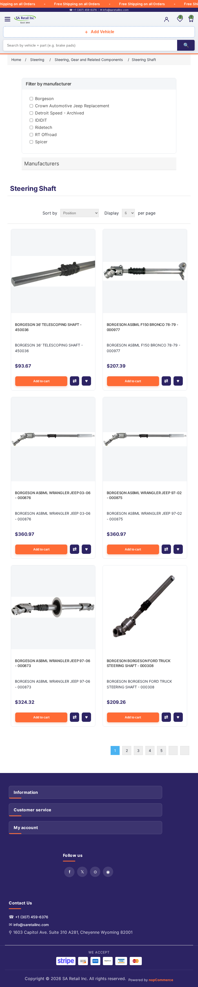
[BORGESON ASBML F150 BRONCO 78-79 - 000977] (145, 271)
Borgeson (44, 98)
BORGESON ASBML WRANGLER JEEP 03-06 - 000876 (52, 495)
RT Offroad (46, 134)
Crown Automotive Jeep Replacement (72, 105)
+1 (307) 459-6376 (31, 917)
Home (16, 59)
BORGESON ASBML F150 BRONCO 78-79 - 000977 (142, 327)
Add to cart (41, 381)
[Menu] (7, 19)
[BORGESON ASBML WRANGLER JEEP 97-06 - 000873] (53, 607)
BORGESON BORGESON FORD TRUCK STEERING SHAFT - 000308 (138, 663)
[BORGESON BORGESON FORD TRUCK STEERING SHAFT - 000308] (145, 607)
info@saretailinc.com (31, 924)
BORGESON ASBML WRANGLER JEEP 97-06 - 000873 (52, 663)
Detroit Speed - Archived (59, 112)
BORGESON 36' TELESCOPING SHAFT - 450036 (48, 327)
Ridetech (43, 127)
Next (173, 750)
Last (184, 750)
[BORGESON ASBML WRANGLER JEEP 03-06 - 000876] (53, 439)
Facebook (69, 872)
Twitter (82, 872)
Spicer (41, 141)
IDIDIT (41, 120)
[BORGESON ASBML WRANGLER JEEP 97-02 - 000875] (145, 439)
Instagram (108, 872)
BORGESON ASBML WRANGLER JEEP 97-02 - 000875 (144, 495)
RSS (95, 872)
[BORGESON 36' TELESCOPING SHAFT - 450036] (53, 271)
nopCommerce (161, 980)
